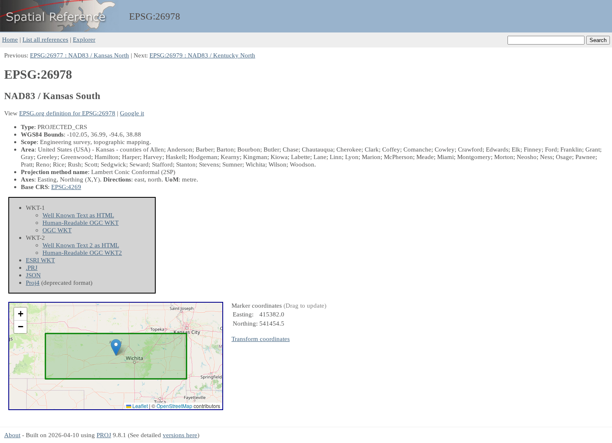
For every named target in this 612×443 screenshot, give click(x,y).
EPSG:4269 (66, 186)
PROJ (104, 434)
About (12, 434)
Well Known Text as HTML (78, 215)
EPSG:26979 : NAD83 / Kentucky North (202, 55)
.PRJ (31, 267)
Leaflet (139, 405)
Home (10, 39)
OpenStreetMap (174, 405)
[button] (116, 347)
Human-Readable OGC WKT (80, 222)
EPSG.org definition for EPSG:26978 (67, 113)
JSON (33, 275)
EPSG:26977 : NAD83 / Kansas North (79, 55)
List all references (45, 39)
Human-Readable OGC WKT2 (82, 252)
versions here (180, 434)
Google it (132, 113)
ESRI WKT (40, 260)
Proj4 (33, 282)
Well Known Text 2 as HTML (80, 245)
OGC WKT (57, 230)
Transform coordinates (260, 338)
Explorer (84, 39)
